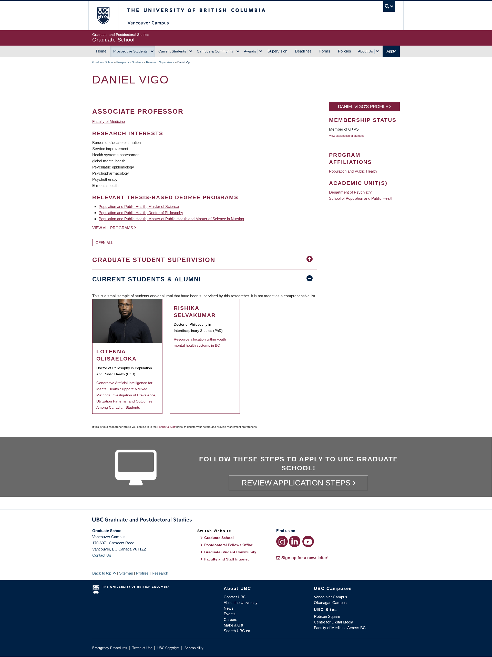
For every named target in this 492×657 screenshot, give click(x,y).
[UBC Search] (389, 6)
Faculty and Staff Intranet (226, 559)
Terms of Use (142, 648)
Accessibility (193, 648)
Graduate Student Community (230, 552)
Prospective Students (130, 51)
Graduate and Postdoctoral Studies (246, 520)
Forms (324, 51)
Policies (344, 51)
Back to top (102, 573)
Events (229, 614)
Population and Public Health (353, 171)
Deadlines (303, 51)
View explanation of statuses (346, 135)
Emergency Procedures (109, 648)
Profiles (142, 573)
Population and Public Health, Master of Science (139, 206)
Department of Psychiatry (350, 192)
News (228, 608)
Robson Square (327, 616)
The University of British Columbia (103, 15)
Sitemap (126, 573)
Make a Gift (233, 625)
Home (101, 51)
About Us (365, 51)
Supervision (277, 51)
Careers (230, 619)
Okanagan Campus (330, 602)
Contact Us (101, 555)
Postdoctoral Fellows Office (228, 545)
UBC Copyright (168, 648)
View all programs (112, 228)
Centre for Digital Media (333, 622)
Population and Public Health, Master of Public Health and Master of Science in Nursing (171, 219)
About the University (241, 602)
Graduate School (102, 62)
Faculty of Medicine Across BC (340, 628)
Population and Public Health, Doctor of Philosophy (141, 212)
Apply (391, 51)
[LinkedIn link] (294, 541)
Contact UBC (235, 597)
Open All (104, 242)
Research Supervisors (160, 62)
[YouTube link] (308, 541)
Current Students (172, 51)
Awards (250, 51)
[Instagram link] (282, 541)
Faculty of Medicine (108, 121)
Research (160, 573)
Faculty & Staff (166, 426)
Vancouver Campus (330, 597)
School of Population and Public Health (361, 198)
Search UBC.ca (237, 631)
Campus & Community (215, 51)
